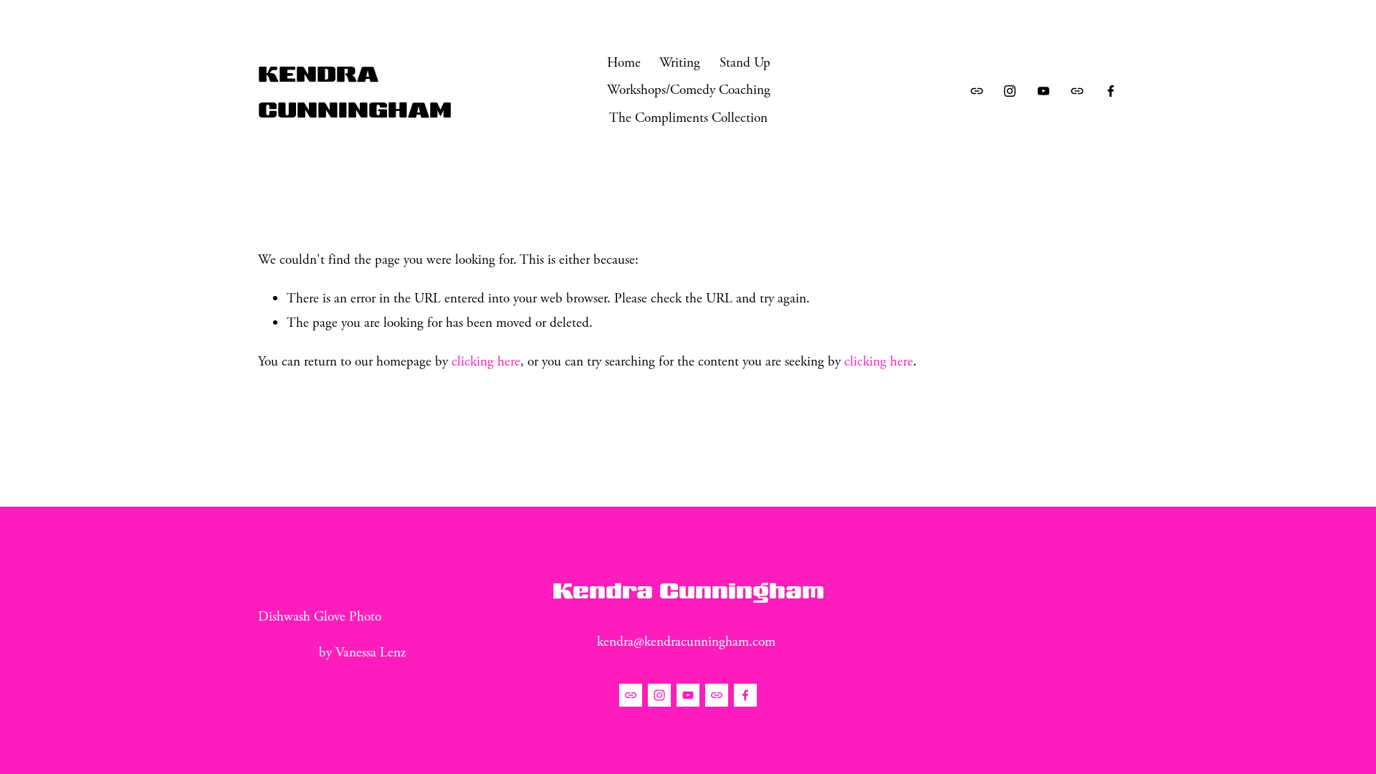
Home (624, 63)
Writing (679, 63)
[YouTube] (1043, 91)
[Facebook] (1111, 91)
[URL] (977, 91)
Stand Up (745, 63)
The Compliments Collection (688, 118)
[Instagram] (1010, 91)
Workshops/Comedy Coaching (688, 90)
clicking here (486, 362)
